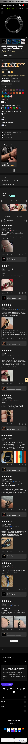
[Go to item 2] (14, 207)
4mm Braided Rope (16, 81)
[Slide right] (27, 41)
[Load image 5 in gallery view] (23, 41)
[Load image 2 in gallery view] (9, 41)
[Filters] (3, 220)
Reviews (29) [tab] (8, 216)
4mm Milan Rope (5, 81)
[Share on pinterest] (26, 254)
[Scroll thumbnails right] (25, 208)
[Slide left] (1, 41)
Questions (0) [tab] (20, 216)
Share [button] (3, 649)
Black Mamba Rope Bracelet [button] (14, 259)
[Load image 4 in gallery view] (18, 41)
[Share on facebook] (20, 254)
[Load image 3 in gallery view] (14, 41)
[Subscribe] (25, 661)
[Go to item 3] (22, 207)
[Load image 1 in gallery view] (4, 41)
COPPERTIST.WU (11, 733)
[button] (2, 5)
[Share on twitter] (23, 254)
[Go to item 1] (6, 207)
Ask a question (14, 201)
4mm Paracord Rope (6, 84)
